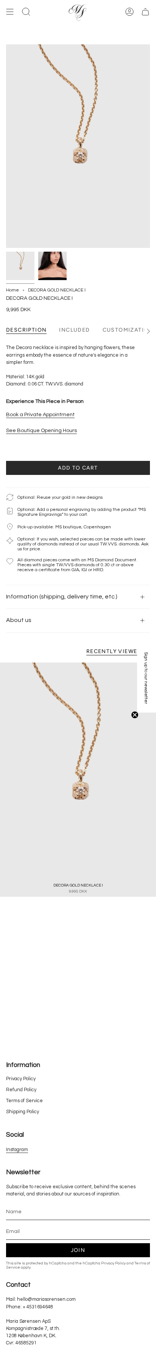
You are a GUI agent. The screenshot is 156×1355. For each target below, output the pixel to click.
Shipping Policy (22, 1111)
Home (12, 290)
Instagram (17, 1149)
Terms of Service (24, 1100)
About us (18, 620)
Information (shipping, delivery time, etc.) (61, 597)
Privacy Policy (21, 1078)
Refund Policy (21, 1089)
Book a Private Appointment (40, 414)
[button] (146, 678)
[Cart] (145, 12)
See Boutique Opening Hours (41, 430)
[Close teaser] (135, 715)
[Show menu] (9, 12)
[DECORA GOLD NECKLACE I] (78, 780)
